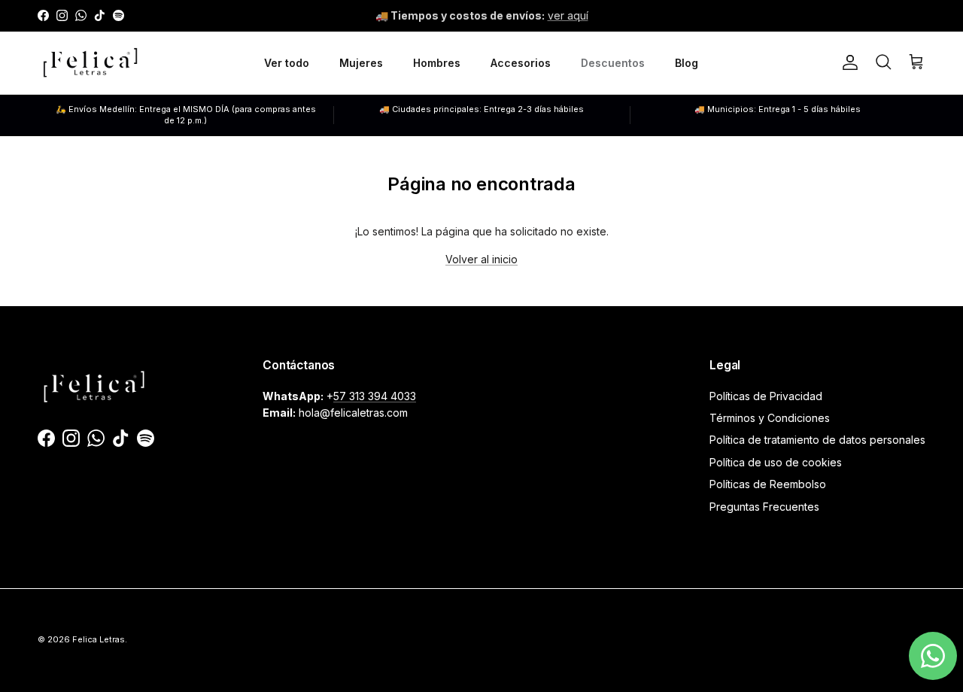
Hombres (436, 62)
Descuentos (613, 62)
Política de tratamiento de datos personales (817, 439)
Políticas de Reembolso (767, 484)
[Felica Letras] (90, 63)
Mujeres (361, 62)
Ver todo (286, 62)
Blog (686, 62)
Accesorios (521, 62)
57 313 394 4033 (374, 396)
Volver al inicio (481, 259)
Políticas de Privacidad (765, 396)
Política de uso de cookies (775, 462)
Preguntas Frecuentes (764, 506)
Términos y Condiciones (769, 417)
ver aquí (568, 15)
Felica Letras (98, 639)
